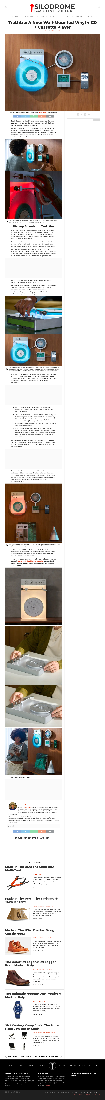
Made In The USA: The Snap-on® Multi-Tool (29, 868)
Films (60, 16)
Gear (68, 16)
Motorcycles (29, 16)
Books (96, 16)
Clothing (79, 16)
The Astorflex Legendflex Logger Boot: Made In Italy (30, 963)
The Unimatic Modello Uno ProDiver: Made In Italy (33, 995)
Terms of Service (84, 1094)
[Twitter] (13, 826)
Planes (51, 16)
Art (88, 16)
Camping (46, 906)
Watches (42, 1001)
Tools (41, 874)
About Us (41, 1065)
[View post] (18, 882)
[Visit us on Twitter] (11, 1092)
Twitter (72, 1065)
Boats (42, 16)
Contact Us (96, 1094)
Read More (37, 887)
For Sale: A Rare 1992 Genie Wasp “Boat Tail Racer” (48, 1056)
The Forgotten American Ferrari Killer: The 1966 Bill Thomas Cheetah (20, 1056)
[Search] (99, 7)
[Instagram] (8, 826)
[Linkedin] (10, 826)
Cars (16, 16)
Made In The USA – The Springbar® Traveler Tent (31, 900)
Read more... (48, 1085)
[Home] (52, 8)
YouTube (83, 1065)
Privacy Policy (71, 1094)
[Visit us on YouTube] (8, 1092)
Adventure (37, 906)
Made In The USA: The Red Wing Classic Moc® (29, 932)
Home (8, 16)
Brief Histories (26, 1065)
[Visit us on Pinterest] (14, 1092)
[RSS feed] (6, 7)
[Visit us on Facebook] (78, 114)
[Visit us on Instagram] (85, 114)
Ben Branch (42, 112)
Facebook (62, 1065)
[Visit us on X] (81, 114)
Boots (35, 938)
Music (58, 31)
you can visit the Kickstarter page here (30, 561)
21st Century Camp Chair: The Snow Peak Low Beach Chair (32, 1027)
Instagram (93, 1065)
